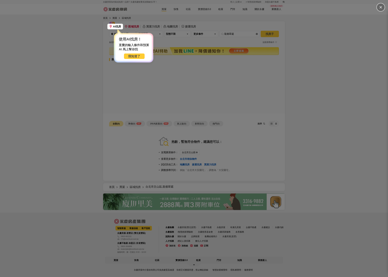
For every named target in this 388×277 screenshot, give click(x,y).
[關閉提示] (380, 7)
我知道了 (134, 56)
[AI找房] (115, 26)
